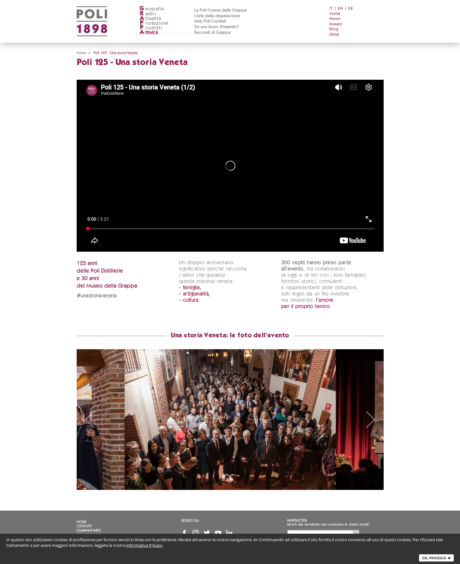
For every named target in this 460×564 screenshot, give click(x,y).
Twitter (207, 533)
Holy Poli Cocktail (210, 21)
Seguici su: (190, 520)
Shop (335, 35)
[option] (230, 419)
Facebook (184, 533)
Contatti (84, 526)
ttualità (150, 18)
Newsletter (297, 520)
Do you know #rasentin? (216, 27)
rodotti (151, 28)
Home (81, 53)
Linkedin (229, 533)
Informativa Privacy (144, 545)
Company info (89, 530)
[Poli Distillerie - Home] (92, 40)
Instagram (195, 533)
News (335, 19)
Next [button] (370, 419)
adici (148, 14)
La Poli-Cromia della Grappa (220, 10)
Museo (336, 24)
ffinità (148, 32)
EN (340, 9)
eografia (151, 9)
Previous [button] (89, 419)
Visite (335, 14)
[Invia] (356, 533)
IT (331, 9)
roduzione (154, 23)
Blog (334, 29)
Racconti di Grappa (212, 32)
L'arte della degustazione (217, 16)
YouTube (218, 533)
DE (350, 9)
